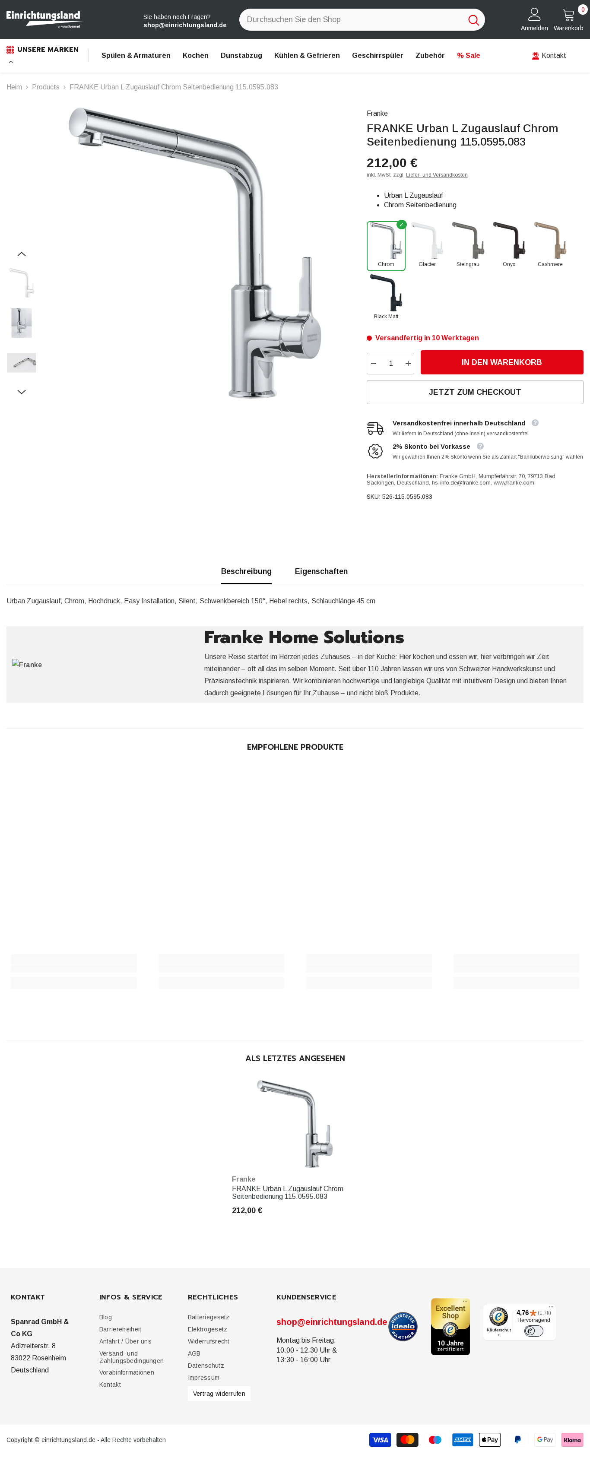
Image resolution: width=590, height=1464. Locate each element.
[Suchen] (362, 20)
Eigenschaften (321, 571)
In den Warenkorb (502, 362)
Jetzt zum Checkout (475, 392)
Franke (377, 113)
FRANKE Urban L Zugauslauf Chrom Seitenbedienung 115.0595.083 (287, 1192)
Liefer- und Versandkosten (437, 175)
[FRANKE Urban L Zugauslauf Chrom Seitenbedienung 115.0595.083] (295, 1124)
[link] (74, 969)
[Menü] (551, 1309)
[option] (195, 253)
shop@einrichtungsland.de (331, 1322)
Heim (14, 87)
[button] (21, 253)
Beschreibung (246, 571)
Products (46, 87)
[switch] (533, 1330)
